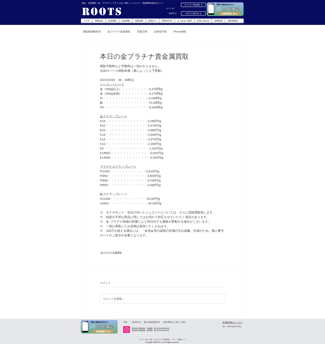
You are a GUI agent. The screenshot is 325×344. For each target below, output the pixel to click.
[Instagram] (126, 329)
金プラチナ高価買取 (118, 31)
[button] (170, 8)
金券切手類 (160, 31)
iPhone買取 (180, 31)
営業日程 (142, 31)
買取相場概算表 (92, 31)
